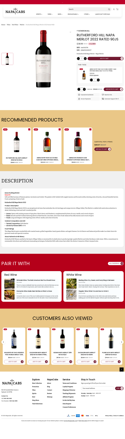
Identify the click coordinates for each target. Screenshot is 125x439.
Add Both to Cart (112, 89)
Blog (48, 386)
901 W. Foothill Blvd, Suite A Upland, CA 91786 (10, 391)
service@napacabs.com (70, 421)
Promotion (35, 386)
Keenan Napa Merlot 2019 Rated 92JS (62, 354)
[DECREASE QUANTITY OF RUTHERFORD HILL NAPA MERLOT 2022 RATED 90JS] (78, 58)
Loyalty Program (68, 386)
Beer (33, 397)
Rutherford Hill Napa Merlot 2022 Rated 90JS (16, 159)
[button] (3, 342)
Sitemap (49, 397)
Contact (49, 390)
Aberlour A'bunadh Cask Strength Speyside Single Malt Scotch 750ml (78, 159)
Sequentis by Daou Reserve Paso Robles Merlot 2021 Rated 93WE (14, 354)
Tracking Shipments (69, 393)
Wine (34, 390)
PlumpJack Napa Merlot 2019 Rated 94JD (111, 354)
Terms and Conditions (70, 383)
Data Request (67, 404)
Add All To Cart (101, 149)
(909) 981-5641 (83, 421)
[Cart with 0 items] (118, 9)
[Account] (114, 9)
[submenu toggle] (43, 14)
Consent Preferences (69, 407)
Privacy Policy (108, 415)
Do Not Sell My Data (69, 400)
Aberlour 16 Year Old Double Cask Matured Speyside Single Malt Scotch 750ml (47, 159)
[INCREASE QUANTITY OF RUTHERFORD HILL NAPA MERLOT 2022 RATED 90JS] (85, 58)
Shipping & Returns (69, 390)
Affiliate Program (68, 397)
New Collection (37, 383)
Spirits (34, 393)
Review (49, 393)
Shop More (35, 400)
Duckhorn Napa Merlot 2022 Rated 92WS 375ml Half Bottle (38, 354)
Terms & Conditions (118, 415)
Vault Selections (37, 404)
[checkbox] (29, 129)
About (49, 383)
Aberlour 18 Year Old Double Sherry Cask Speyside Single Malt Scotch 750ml (103, 70)
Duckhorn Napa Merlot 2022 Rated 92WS (86, 354)
